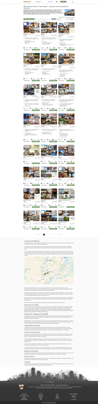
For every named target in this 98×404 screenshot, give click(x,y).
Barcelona (41, 396)
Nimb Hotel (43, 33)
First (36, 234)
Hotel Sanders (43, 200)
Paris (41, 399)
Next (59, 234)
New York (74, 395)
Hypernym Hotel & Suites (28, 178)
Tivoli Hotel (60, 178)
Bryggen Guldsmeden (62, 125)
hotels (57, 287)
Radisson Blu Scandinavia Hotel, (47, 156)
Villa (59, 156)
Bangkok (57, 398)
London (40, 398)
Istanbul (57, 396)
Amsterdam (40, 395)
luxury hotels (30, 297)
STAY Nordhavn (44, 64)
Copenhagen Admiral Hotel (46, 125)
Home (46, 381)
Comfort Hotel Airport (62, 222)
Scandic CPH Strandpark (45, 178)
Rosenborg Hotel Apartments (64, 200)
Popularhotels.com (52, 402)
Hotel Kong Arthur (27, 222)
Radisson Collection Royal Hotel (47, 95)
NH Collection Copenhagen (28, 33)
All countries (73, 399)
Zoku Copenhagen (27, 125)
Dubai (57, 395)
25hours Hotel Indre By (27, 64)
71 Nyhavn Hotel (44, 222)
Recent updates (24, 399)
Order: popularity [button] (69, 19)
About (24, 396)
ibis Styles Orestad (27, 200)
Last (61, 234)
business (43, 246)
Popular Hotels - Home (24, 395)
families (27, 251)
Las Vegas (74, 396)
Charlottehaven (61, 95)
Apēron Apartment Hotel (28, 156)
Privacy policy (24, 398)
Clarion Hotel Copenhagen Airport (30, 95)
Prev (39, 234)
